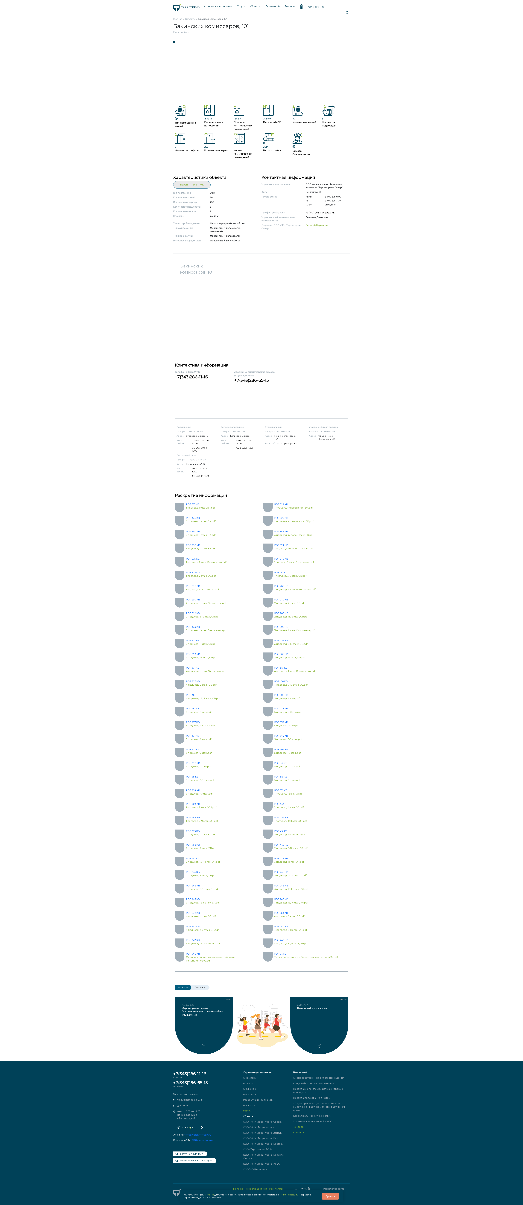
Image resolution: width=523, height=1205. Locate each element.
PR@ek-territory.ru (202, 1140)
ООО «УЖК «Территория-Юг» (260, 1138)
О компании (250, 1077)
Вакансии (249, 1105)
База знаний (272, 6)
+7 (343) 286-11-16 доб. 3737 (321, 212)
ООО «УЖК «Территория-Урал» (261, 1164)
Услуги (247, 1111)
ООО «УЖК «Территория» (258, 1127)
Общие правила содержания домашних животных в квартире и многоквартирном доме (319, 1107)
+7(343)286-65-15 (251, 380)
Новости (248, 1083)
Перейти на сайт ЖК (192, 184)
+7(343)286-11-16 (315, 6)
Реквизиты (249, 1094)
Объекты (248, 1116)
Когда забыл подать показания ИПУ (315, 1083)
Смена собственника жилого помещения (318, 1077)
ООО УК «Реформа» (255, 1169)
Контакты (299, 1132)
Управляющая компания (218, 6)
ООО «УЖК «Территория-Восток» (263, 1143)
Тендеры (298, 1126)
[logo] (186, 6)
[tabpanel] (261, 73)
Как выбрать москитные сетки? (312, 1115)
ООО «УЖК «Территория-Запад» (262, 1132)
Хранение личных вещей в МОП (313, 1121)
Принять (330, 1196)
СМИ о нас (249, 1088)
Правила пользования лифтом (311, 1097)
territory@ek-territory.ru (197, 1135)
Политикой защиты (289, 1195)
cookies (210, 1195)
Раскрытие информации (258, 1100)
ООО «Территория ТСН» (257, 1149)
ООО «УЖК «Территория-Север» (262, 1121)
